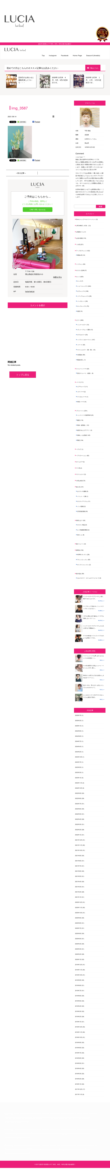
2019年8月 (78, 985)
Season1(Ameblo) (93, 55)
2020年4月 (78, 944)
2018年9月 (78, 1042)
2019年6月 (78, 996)
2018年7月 (78, 1053)
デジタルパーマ (81, 397)
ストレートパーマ (81, 369)
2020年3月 (78, 949)
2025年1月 (78, 726)
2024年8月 (78, 736)
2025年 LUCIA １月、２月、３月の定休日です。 (93, 80)
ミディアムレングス (83, 296)
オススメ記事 (80, 270)
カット (78, 276)
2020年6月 (78, 933)
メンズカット (81, 301)
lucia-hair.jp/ (29, 291)
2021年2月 (78, 892)
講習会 (78, 550)
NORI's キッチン (82, 554)
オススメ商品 (81, 525)
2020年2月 (78, 954)
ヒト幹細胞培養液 (82, 530)
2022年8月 (78, 798)
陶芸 (78, 440)
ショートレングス (82, 286)
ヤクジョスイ (80, 474)
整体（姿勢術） (81, 425)
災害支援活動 (81, 511)
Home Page (77, 55)
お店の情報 (79, 238)
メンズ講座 (80, 506)
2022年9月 (78, 793)
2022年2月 (78, 829)
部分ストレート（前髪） (84, 373)
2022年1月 (78, 835)
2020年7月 (78, 928)
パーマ (78, 382)
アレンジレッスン (82, 559)
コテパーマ (80, 392)
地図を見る (57, 277)
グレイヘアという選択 (83, 329)
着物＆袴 (79, 255)
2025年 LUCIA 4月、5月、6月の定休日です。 (60, 80)
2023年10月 (78, 757)
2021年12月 (78, 840)
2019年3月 (78, 1011)
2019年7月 (78, 990)
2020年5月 (78, 938)
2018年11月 (78, 1032)
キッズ (79, 281)
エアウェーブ (81, 386)
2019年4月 (78, 1006)
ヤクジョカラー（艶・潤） (85, 350)
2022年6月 (78, 809)
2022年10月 (78, 788)
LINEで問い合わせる (38, 209)
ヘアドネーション (81, 455)
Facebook (65, 55)
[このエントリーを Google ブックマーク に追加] (33, 122)
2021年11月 (78, 845)
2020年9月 (78, 918)
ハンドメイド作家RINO (84, 415)
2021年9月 (78, 855)
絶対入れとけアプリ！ (83, 430)
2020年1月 (78, 959)
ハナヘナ (79, 345)
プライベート (80, 411)
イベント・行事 (81, 496)
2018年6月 (78, 1058)
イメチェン (79, 264)
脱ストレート (80, 544)
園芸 (78, 420)
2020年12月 (78, 902)
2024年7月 (78, 741)
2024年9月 (78, 731)
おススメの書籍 (81, 491)
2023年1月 (78, 778)
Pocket (37, 122)
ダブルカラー (81, 335)
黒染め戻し (80, 360)
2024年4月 (78, 746)
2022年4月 (78, 819)
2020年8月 (78, 923)
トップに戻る (22, 374)
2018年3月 (78, 1073)
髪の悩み (78, 573)
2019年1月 (78, 1022)
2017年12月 (78, 1089)
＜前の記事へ (21, 173)
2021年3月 (78, 887)
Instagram (53, 55)
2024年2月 (78, 752)
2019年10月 (78, 975)
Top (43, 55)
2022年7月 (78, 804)
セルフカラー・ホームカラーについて (88, 578)
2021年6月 (78, 871)
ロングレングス (81, 306)
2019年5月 (78, 1001)
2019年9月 (78, 980)
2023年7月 (78, 762)
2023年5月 (78, 767)
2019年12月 (78, 964)
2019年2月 (78, 1016)
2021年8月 (78, 861)
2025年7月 (78, 715)
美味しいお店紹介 (82, 435)
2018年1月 (78, 1084)
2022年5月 (78, 814)
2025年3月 (78, 720)
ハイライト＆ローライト (84, 339)
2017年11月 (78, 1094)
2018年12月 (78, 1027)
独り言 (78, 487)
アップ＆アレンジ (81, 251)
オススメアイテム (82, 501)
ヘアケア (78, 449)
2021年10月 (78, 850)
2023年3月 (78, 772)
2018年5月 (78, 1063)
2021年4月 (78, 881)
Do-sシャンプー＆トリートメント (86, 219)
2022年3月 (78, 824)
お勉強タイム (80, 232)
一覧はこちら (94, 68)
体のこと (79, 535)
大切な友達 (79, 480)
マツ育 (78, 468)
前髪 (78, 311)
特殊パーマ (80, 402)
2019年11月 (78, 970)
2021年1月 (78, 897)
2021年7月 (78, 866)
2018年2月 (78, 1079)
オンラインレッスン (83, 564)
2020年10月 (78, 913)
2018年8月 (78, 1047)
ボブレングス (81, 291)
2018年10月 (78, 1037)
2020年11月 (78, 907)
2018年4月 (78, 1068)
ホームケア (79, 462)
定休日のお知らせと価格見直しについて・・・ (26, 80)
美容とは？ (79, 520)
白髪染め (79, 355)
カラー (78, 320)
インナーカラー (81, 325)
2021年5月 (78, 876)
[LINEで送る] (21, 122)
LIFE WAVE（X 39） (82, 225)
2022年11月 (78, 783)
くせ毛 (78, 244)
